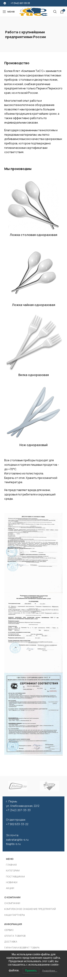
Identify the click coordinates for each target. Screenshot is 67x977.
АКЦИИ (10, 888)
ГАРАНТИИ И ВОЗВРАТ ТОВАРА (22, 947)
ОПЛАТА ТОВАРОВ (14, 935)
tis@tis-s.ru (13, 844)
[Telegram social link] (5, 3)
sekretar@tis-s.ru (17, 840)
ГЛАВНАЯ (11, 864)
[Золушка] (49, 786)
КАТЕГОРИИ (13, 870)
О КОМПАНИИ (12, 903)
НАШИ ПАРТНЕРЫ (14, 915)
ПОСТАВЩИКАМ (15, 876)
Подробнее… (49, 970)
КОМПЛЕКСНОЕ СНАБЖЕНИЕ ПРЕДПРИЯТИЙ (30, 909)
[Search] (55, 11)
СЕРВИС (9, 930)
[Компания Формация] (18, 786)
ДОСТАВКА (10, 941)
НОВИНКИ (11, 882)
